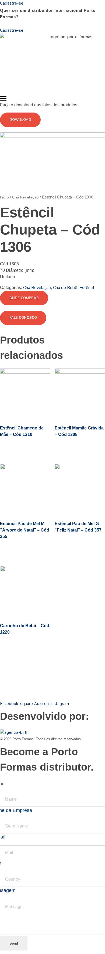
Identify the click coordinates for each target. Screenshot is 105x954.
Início (4, 197)
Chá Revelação (25, 197)
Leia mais (21, 447)
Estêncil (86, 288)
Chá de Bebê (65, 288)
